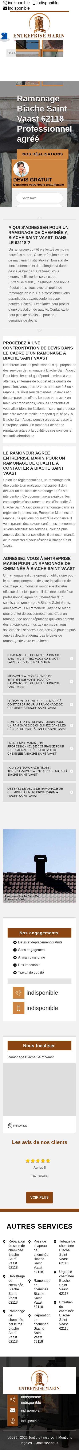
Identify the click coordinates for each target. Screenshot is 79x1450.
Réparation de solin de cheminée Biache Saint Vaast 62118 (16, 1254)
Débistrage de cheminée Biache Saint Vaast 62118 (16, 1289)
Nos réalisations (42, 154)
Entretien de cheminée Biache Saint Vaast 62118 (66, 1315)
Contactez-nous (46, 1443)
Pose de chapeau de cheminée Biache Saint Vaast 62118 (41, 1257)
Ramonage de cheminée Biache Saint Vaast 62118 (42, 1294)
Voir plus (39, 1197)
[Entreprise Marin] (39, 25)
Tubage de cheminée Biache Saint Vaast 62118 (67, 1252)
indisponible (19, 2)
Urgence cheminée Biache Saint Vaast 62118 (66, 1282)
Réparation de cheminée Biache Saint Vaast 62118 (42, 1328)
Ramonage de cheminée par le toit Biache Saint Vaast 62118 (16, 1326)
